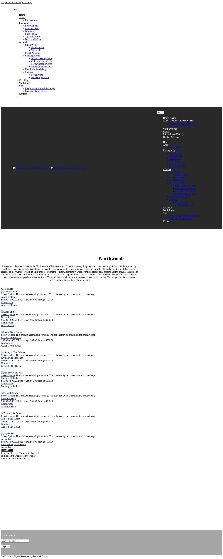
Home (22, 14)
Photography (25, 23)
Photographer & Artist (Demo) (183, 126)
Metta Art (29, 72)
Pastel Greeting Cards (41, 66)
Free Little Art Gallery (35, 69)
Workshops (24, 83)
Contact (23, 94)
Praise (166, 131)
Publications (31, 20)
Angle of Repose (9, 297)
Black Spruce (7, 317)
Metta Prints (37, 74)
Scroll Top (27, 2)
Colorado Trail (32, 28)
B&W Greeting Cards (41, 58)
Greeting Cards (32, 55)
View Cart (24, 453)
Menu (16, 9)
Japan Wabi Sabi (33, 36)
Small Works (31, 44)
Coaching (23, 80)
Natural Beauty (8, 398)
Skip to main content (11, 2)
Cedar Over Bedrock (11, 337)
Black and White (33, 39)
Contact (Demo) (171, 137)
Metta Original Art (40, 77)
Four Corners (31, 25)
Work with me (170, 129)
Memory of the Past (10, 378)
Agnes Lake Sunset (10, 418)
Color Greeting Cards (41, 61)
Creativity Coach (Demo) (181, 123)
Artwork (23, 42)
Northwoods (31, 31)
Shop (21, 85)
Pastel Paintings (32, 53)
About (22, 17)
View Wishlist (29, 455)
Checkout (34, 453)
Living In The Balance (12, 358)
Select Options (8, 294)
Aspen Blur (6, 439)
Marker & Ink (37, 47)
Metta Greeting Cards (41, 64)
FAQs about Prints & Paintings (40, 88)
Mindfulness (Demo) (173, 134)
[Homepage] (50, 168)
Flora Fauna (31, 34)
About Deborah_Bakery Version (178, 120)
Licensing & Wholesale (36, 91)
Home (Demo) (170, 118)
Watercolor (36, 50)
